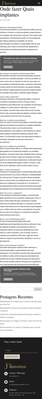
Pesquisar (38, 289)
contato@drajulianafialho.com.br (19, 384)
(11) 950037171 (14, 376)
